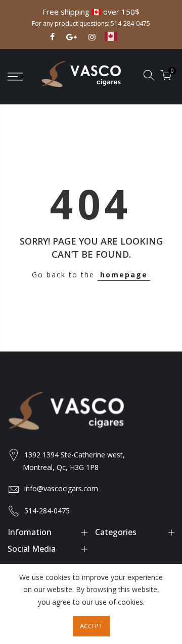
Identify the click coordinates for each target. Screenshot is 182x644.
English (118, 41)
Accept (91, 626)
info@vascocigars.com (61, 488)
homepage (124, 274)
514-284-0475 (130, 23)
